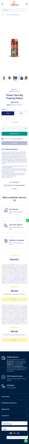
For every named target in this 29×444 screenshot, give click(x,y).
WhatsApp (10, 385)
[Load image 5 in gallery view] (26, 77)
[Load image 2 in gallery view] (9, 77)
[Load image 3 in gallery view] (15, 77)
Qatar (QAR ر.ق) (7, 424)
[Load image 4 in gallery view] (20, 77)
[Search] (3, 10)
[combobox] (14, 10)
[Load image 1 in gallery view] (4, 77)
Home (3, 14)
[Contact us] (26, 441)
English (5, 429)
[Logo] (14, 4)
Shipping (8, 104)
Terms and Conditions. (17, 138)
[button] (26, 4)
